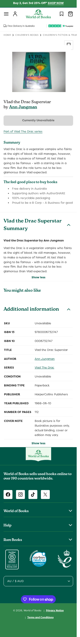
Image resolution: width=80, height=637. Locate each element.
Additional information (31, 310)
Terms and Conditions (40, 617)
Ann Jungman (23, 107)
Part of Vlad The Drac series (23, 131)
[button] (6, 14)
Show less (38, 277)
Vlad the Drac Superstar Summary (33, 225)
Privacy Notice (55, 610)
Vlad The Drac (44, 367)
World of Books (33, 610)
